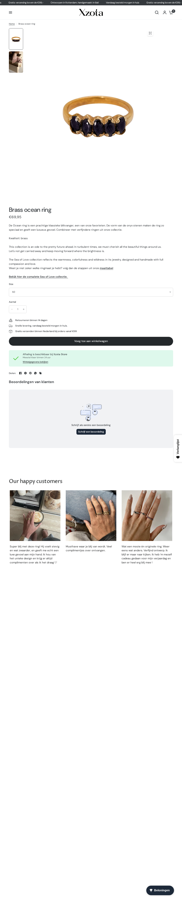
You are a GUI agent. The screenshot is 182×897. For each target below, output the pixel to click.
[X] (25, 373)
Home (12, 23)
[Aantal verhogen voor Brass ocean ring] (23, 309)
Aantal (12, 301)
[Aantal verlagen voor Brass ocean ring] (12, 309)
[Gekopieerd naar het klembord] (40, 373)
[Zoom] (150, 33)
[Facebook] (20, 373)
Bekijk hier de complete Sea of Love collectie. (38, 276)
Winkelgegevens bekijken (35, 362)
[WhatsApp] (35, 373)
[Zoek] (156, 12)
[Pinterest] (30, 373)
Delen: (12, 373)
